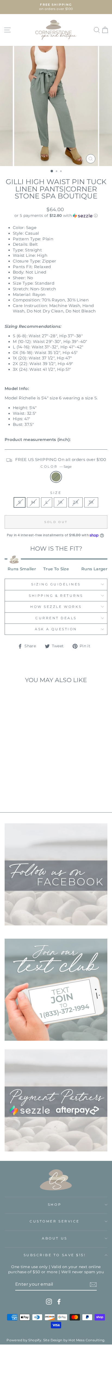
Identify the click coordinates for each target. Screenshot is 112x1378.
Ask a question (56, 629)
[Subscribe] (93, 1284)
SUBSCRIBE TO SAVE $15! (55, 1255)
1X (60, 502)
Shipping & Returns (56, 596)
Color (56, 467)
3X (91, 502)
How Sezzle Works (56, 607)
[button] (56, 215)
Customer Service (55, 1221)
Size (55, 493)
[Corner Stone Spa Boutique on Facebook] (59, 1302)
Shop (54, 1205)
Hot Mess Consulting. (87, 1340)
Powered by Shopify (24, 1340)
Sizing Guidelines (56, 584)
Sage (56, 476)
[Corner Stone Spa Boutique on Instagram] (49, 1302)
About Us (54, 1238)
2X (75, 502)
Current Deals (56, 618)
